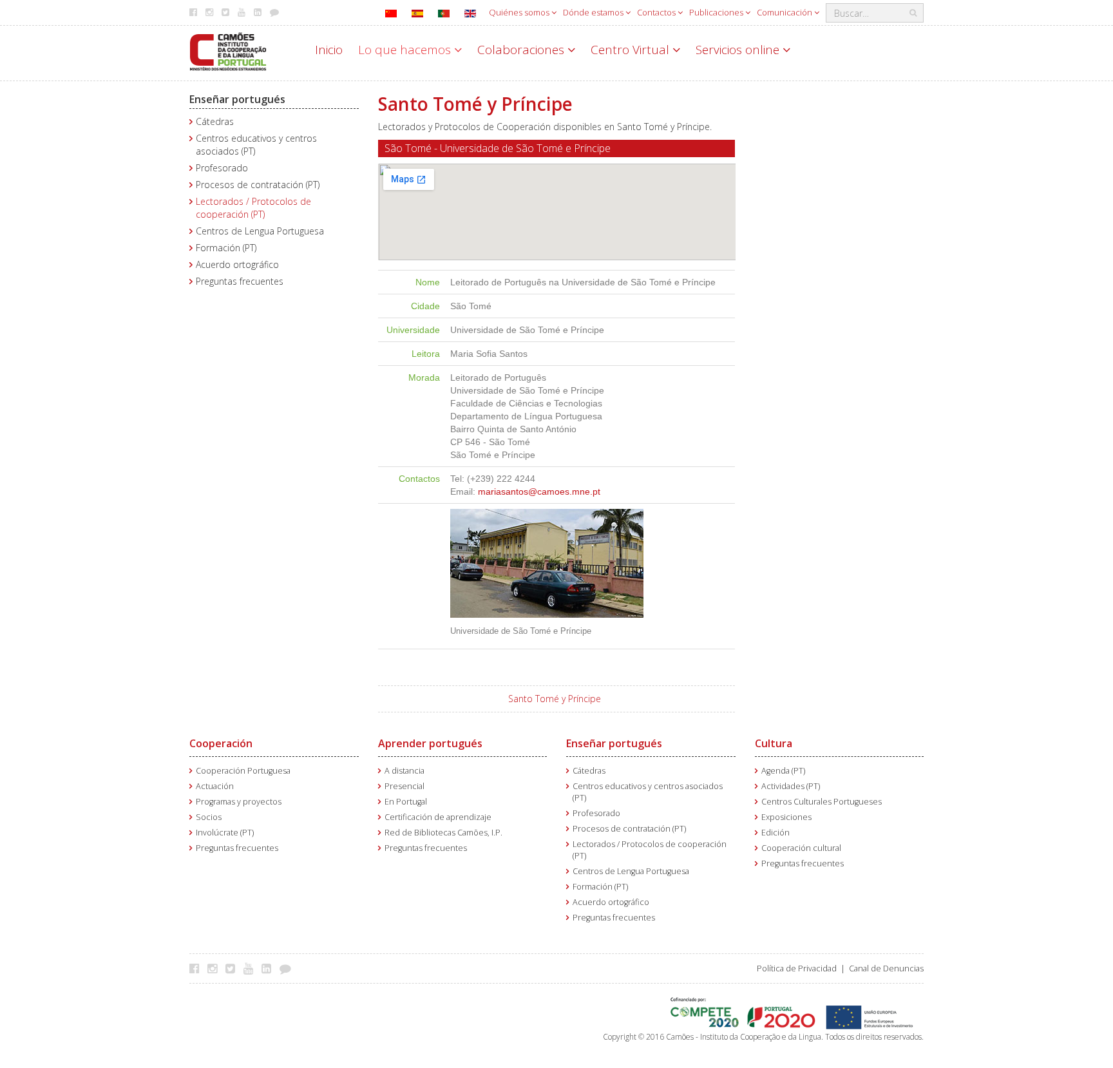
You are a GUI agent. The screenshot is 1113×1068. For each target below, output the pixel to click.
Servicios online (739, 49)
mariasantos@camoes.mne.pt (539, 491)
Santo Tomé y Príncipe (554, 698)
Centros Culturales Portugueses (821, 801)
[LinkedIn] (270, 968)
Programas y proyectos (238, 801)
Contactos (657, 12)
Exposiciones (786, 817)
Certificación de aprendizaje (438, 817)
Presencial (404, 786)
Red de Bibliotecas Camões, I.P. (443, 832)
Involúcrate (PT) (225, 832)
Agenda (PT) (783, 770)
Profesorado (222, 168)
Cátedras (215, 121)
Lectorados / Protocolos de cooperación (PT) (253, 207)
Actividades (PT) (790, 786)
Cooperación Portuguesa (243, 770)
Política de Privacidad (797, 968)
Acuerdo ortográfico (237, 264)
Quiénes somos (520, 12)
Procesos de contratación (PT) (257, 184)
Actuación (215, 786)
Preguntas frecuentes (239, 281)
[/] (228, 50)
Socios (209, 817)
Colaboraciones (522, 49)
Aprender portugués (430, 743)
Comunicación (785, 12)
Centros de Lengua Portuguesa (260, 231)
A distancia (404, 770)
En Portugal (406, 801)
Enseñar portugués (237, 99)
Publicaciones (717, 12)
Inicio (329, 49)
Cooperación (220, 743)
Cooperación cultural (801, 848)
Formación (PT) (226, 248)
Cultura (773, 743)
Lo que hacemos (406, 49)
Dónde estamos (594, 12)
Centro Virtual (631, 49)
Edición (775, 832)
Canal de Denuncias (886, 968)
